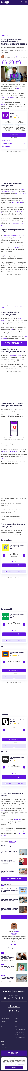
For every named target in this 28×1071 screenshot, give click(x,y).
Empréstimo (4, 35)
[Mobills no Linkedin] (8, 998)
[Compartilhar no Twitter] (9, 62)
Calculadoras (4, 1024)
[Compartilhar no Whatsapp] (2, 62)
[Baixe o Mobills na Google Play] (14, 1010)
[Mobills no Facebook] (12, 998)
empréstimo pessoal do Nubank (10, 451)
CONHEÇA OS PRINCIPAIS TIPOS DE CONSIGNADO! (14, 343)
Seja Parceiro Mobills (19, 1034)
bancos (3, 810)
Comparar (8, 571)
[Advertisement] (14, 21)
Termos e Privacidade (20, 1029)
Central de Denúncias (20, 1037)
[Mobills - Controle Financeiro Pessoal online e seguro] (14, 991)
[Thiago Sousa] (2, 56)
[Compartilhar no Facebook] (6, 62)
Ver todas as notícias (14, 917)
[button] (12, 561)
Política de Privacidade (8, 1062)
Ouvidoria (3, 1044)
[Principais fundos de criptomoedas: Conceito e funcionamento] (22, 861)
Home (16, 1018)
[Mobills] (5, 2)
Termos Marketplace (19, 1032)
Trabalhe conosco (19, 1026)
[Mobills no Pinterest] (22, 998)
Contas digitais (4, 1026)
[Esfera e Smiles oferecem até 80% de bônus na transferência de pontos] (22, 890)
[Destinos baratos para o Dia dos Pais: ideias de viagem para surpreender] (21, 978)
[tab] (14, 140)
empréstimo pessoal (15, 355)
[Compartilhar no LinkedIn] (13, 62)
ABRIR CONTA (13, 134)
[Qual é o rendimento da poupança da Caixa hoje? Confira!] (22, 871)
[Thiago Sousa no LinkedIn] (12, 944)
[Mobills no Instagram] (15, 998)
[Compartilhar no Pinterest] (20, 62)
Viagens (3, 975)
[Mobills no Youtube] (5, 998)
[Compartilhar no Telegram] (17, 62)
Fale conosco (4, 1047)
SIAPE (17, 248)
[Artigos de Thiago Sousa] (15, 944)
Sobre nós (17, 1024)
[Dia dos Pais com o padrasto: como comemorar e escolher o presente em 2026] (21, 956)
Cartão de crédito (5, 1018)
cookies (9, 1058)
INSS (11, 329)
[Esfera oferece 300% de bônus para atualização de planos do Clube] (22, 909)
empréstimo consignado (7, 97)
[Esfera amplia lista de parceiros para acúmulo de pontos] (22, 900)
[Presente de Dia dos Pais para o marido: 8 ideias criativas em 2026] (21, 967)
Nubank (3, 104)
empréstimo (19, 88)
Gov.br (3, 458)
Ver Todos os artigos (14, 878)
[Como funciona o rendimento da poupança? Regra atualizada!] (22, 852)
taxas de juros (17, 819)
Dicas (2, 964)
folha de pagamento (17, 202)
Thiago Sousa (17, 56)
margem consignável (7, 255)
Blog (16, 1021)
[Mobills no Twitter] (19, 998)
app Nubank (11, 415)
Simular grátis (13, 565)
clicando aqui (21, 1064)
